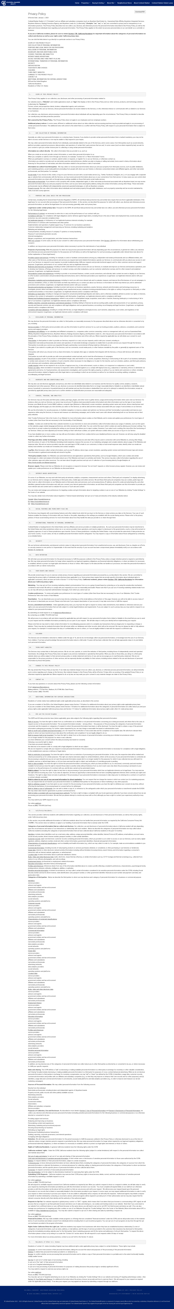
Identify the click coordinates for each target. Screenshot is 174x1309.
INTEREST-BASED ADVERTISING (38, 56)
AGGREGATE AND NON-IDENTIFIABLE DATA (42, 52)
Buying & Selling (99, 4)
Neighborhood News (124, 3)
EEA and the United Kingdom (37, 81)
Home (77, 3)
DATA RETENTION (34, 65)
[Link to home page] (12, 3)
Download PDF (140, 12)
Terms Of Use (122, 1290)
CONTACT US (32, 77)
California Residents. (35, 84)
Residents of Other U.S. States (38, 86)
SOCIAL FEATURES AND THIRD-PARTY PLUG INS (44, 59)
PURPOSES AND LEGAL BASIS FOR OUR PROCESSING (46, 47)
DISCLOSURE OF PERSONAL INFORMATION (42, 50)
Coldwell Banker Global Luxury (162, 3)
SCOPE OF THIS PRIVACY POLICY (39, 43)
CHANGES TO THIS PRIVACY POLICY (40, 75)
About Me (111, 4)
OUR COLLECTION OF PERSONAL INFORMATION (44, 45)
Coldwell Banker (31, 1290)
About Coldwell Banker (142, 3)
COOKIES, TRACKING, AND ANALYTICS (41, 54)
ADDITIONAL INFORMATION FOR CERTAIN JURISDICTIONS (47, 79)
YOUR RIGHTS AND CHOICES (37, 68)
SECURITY (31, 63)
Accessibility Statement (120, 1293)
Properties (86, 4)
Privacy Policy (136, 1290)
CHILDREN (31, 70)
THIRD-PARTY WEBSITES (36, 72)
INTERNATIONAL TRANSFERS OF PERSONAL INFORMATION (48, 61)
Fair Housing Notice (141, 1293)
